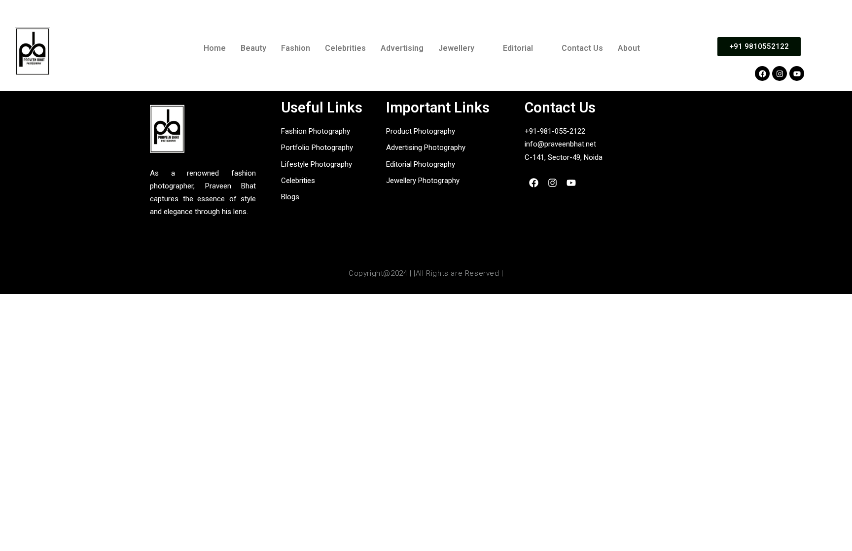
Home (215, 48)
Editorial (518, 48)
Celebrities (345, 48)
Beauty (253, 48)
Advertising (402, 48)
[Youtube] (796, 73)
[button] (463, 48)
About (629, 48)
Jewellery (456, 48)
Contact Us (582, 48)
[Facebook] (762, 73)
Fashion (295, 48)
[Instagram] (779, 73)
